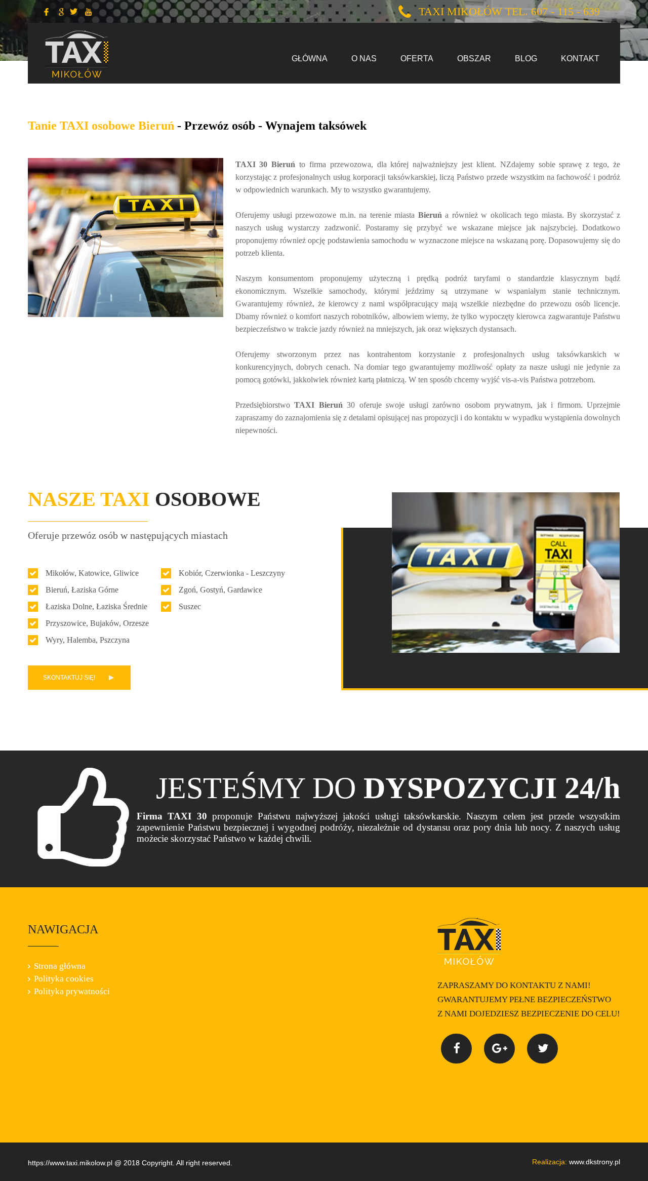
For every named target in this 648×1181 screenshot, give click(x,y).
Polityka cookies (64, 979)
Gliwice (126, 573)
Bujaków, (105, 623)
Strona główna (60, 966)
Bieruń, (57, 589)
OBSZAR (474, 58)
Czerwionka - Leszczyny (245, 573)
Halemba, (82, 640)
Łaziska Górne (94, 589)
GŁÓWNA (310, 58)
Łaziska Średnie (121, 606)
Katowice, (94, 573)
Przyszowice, (67, 623)
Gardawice (244, 589)
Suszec (190, 606)
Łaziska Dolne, (70, 606)
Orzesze (136, 623)
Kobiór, (191, 573)
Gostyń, (212, 589)
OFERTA (416, 58)
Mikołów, (61, 573)
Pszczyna (115, 640)
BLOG (526, 58)
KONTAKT (580, 58)
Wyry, (55, 640)
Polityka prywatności (72, 992)
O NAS (364, 58)
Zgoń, (188, 589)
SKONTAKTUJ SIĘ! (69, 677)
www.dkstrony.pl (576, 1162)
